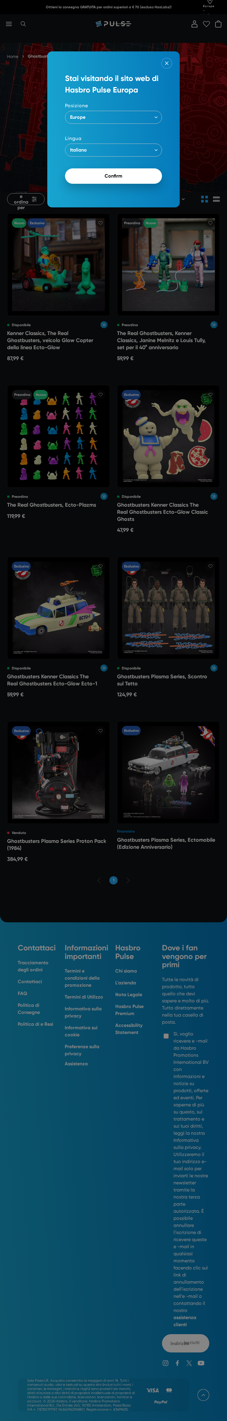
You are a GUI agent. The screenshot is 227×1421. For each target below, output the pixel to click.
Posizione (76, 105)
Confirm (113, 176)
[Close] (166, 63)
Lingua (73, 138)
